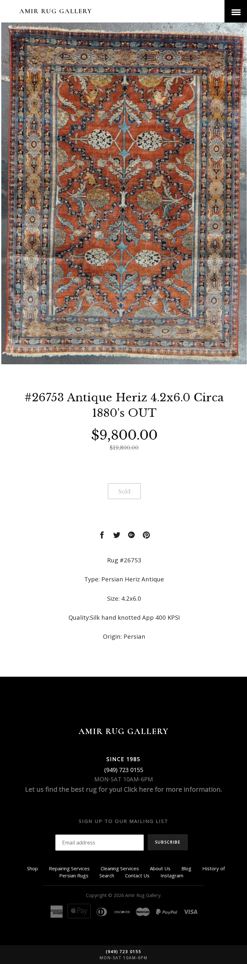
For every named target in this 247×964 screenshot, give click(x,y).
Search (106, 875)
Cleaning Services (120, 868)
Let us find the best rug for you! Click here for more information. (123, 789)
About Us (160, 868)
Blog (186, 868)
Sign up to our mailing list (123, 821)
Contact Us (137, 875)
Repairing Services (69, 868)
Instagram (171, 875)
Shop (32, 868)
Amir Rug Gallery (55, 11)
